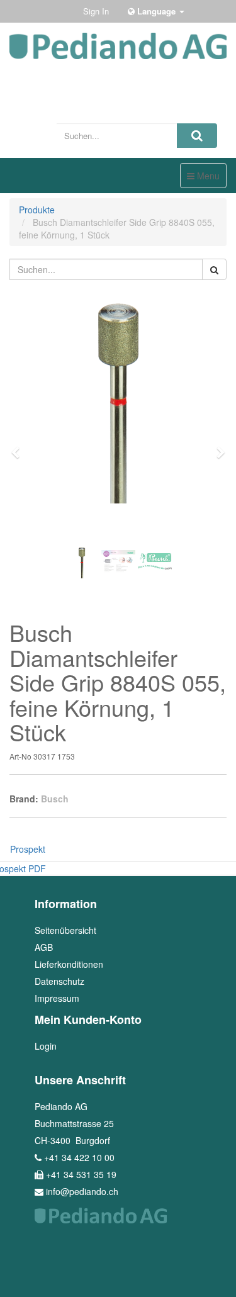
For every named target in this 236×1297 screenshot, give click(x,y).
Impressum (57, 998)
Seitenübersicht (65, 930)
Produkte (37, 209)
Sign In (96, 11)
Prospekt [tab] (27, 849)
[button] (19, 446)
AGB (44, 947)
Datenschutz (59, 981)
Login (46, 1046)
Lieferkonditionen (69, 964)
